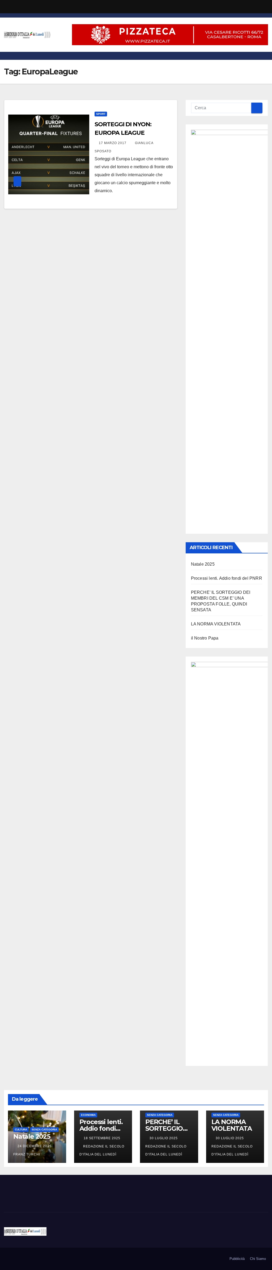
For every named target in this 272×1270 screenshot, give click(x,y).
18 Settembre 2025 (102, 1138)
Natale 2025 (203, 564)
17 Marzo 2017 (113, 143)
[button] (264, 55)
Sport (100, 113)
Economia (88, 1114)
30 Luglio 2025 (164, 1138)
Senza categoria (44, 1129)
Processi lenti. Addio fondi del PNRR (226, 578)
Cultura (21, 1129)
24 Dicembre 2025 (35, 1146)
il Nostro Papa (205, 638)
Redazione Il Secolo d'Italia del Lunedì (165, 1150)
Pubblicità (237, 1259)
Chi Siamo (258, 1259)
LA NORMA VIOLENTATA (216, 624)
